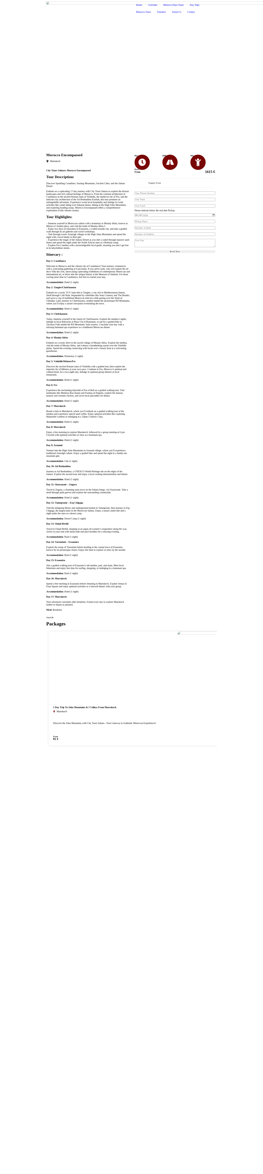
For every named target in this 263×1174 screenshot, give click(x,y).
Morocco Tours (143, 12)
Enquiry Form (155, 183)
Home (139, 5)
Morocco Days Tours (173, 5)
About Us (176, 12)
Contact (191, 12)
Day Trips (194, 5)
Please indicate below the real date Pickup (155, 210)
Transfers (161, 12)
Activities (152, 5)
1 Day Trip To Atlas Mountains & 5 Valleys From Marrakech (84, 707)
